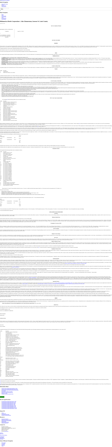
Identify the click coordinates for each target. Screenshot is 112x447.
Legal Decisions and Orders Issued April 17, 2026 (9, 405)
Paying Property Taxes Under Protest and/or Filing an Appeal (8, 395)
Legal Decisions (4, 18)
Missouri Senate (4, 421)
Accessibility (3, 443)
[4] (38, 247)
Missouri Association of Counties (6, 419)
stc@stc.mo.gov (6, 431)
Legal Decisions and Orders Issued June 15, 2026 (8, 403)
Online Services (4, 6)
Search (2, 9)
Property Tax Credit (4, 393)
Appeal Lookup (4, 16)
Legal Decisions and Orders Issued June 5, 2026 (8, 404)
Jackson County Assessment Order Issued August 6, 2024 (10, 389)
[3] (37, 126)
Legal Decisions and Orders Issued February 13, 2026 (9, 408)
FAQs (2, 17)
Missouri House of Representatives (6, 420)
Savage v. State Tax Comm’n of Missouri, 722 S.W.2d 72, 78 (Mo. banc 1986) (75, 263)
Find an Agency (4, 5)
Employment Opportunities (5, 414)
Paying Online (4, 390)
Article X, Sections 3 (25, 283)
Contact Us (3, 444)
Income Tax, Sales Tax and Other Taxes (7, 392)
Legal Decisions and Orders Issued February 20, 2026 (9, 407)
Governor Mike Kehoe (1, 433)
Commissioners (4, 413)
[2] (79, 123)
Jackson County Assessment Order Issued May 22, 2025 (9, 388)
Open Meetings (4, 19)
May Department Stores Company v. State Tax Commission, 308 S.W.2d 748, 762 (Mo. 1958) (71, 283)
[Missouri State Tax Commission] (4, 0)
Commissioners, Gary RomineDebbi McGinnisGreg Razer (2, 437)
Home (2, 14)
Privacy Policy (4, 442)
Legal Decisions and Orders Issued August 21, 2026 (9, 401)
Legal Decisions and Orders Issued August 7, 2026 (9, 402)
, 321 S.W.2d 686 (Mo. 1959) (63, 282)
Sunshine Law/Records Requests (6, 415)
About (3, 15)
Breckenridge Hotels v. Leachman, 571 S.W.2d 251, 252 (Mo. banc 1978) (48, 283)
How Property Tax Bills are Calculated (7, 391)
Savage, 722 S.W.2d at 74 (32, 277)
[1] (7, 99)
